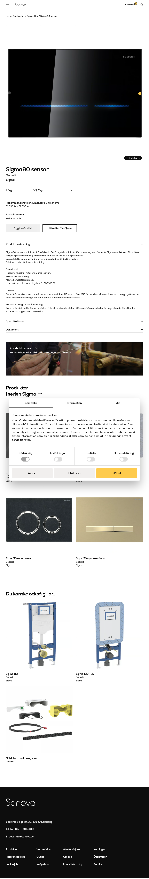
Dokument (12, 329)
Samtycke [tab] (31, 403)
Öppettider (100, 856)
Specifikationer (15, 321)
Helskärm (134, 158)
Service (98, 864)
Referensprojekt (15, 856)
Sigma (10, 180)
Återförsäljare (71, 849)
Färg (9, 190)
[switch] (58, 459)
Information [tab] (74, 403)
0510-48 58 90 (24, 829)
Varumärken (44, 849)
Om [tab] (118, 403)
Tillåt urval (74, 473)
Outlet (40, 856)
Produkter (12, 849)
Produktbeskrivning (18, 244)
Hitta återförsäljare (60, 228)
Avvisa (32, 473)
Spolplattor (18, 16)
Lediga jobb (12, 864)
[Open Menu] (8, 4)
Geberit (11, 175)
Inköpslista (43, 864)
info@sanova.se (24, 836)
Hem (8, 16)
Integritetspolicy (72, 864)
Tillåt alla (116, 473)
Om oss (67, 856)
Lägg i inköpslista (23, 228)
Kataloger (99, 849)
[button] (140, 93)
